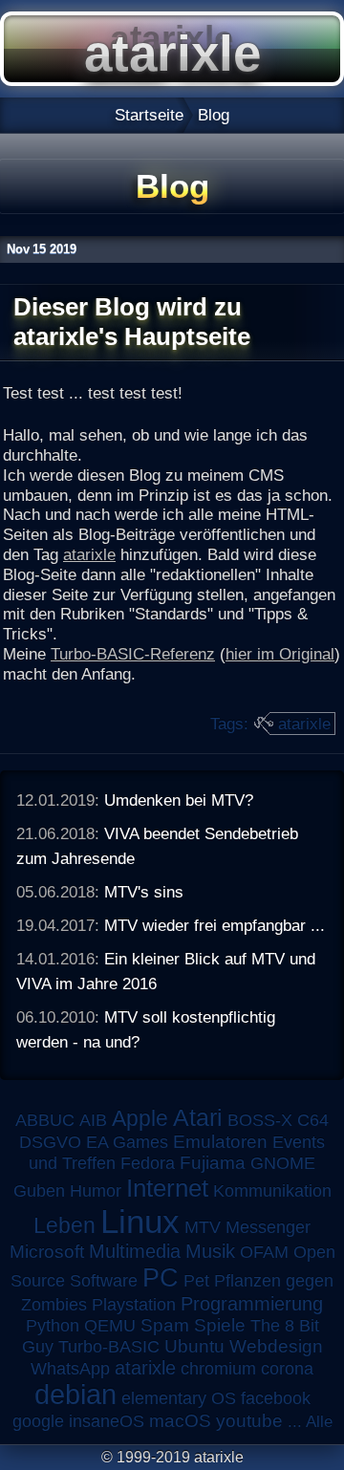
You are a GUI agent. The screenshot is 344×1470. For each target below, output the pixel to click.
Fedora (147, 1163)
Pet (196, 1280)
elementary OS (178, 1398)
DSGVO (50, 1142)
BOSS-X (259, 1120)
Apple (140, 1119)
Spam (164, 1325)
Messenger (268, 1227)
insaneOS (106, 1421)
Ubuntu (194, 1346)
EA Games (127, 1142)
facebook (276, 1398)
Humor (95, 1190)
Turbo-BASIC (109, 1346)
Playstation (134, 1304)
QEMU (110, 1325)
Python (52, 1325)
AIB (93, 1120)
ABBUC (45, 1120)
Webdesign (276, 1346)
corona (287, 1368)
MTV (202, 1227)
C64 (313, 1120)
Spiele (220, 1325)
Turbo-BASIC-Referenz (133, 653)
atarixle (89, 554)
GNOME (282, 1163)
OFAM (264, 1252)
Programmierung (252, 1303)
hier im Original (280, 653)
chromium (218, 1368)
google (38, 1421)
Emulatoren (220, 1142)
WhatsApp (70, 1368)
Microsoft (47, 1252)
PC (160, 1277)
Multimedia (135, 1251)
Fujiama (213, 1163)
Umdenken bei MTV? (178, 800)
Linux (140, 1221)
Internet (167, 1188)
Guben (39, 1190)
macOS (180, 1421)
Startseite (149, 114)
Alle (319, 1421)
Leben (64, 1225)
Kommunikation (272, 1190)
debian (75, 1394)
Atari (198, 1117)
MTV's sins (143, 891)
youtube (249, 1421)
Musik (210, 1251)
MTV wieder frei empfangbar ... (214, 925)
